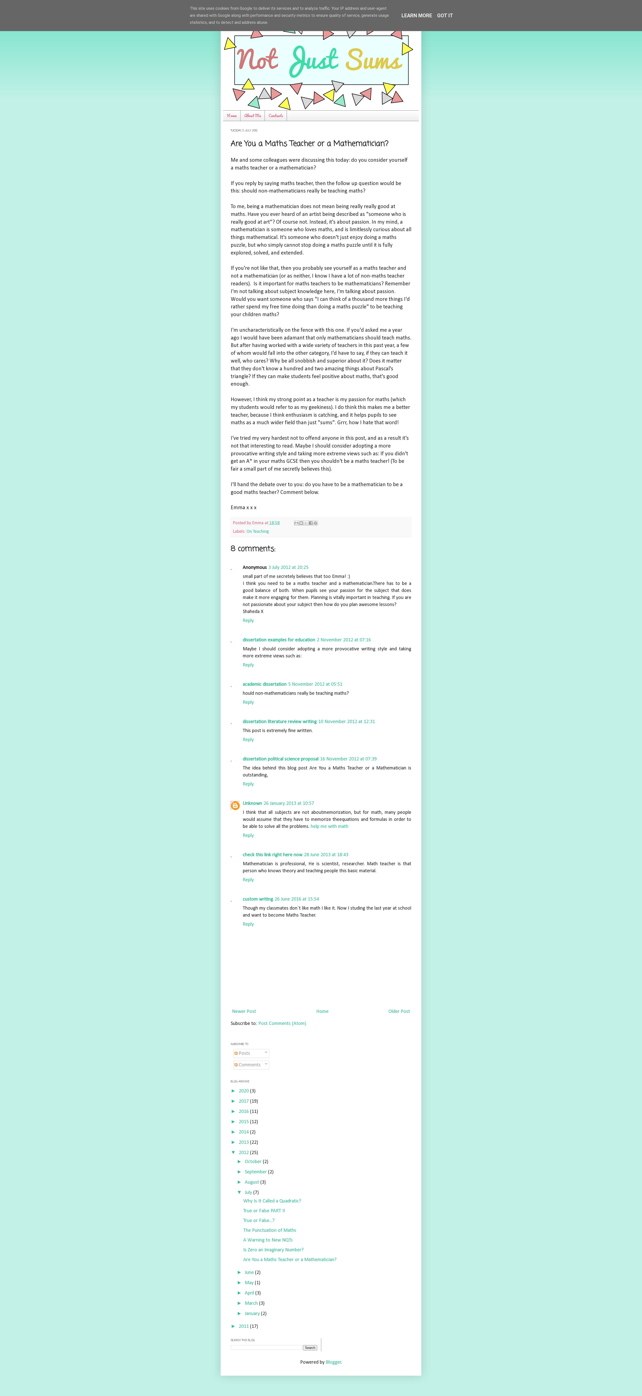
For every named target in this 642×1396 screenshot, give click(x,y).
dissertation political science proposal (280, 759)
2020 (244, 1091)
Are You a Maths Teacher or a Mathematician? (290, 1259)
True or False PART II (264, 1210)
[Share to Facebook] (310, 523)
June (250, 1272)
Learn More (417, 16)
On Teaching (258, 531)
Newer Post (244, 1011)
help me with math (329, 826)
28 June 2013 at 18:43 (326, 854)
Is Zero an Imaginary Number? (273, 1250)
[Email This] (296, 523)
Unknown (252, 803)
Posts (243, 1053)
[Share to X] (305, 523)
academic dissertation (265, 684)
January (253, 1313)
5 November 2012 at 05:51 (315, 684)
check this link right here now (272, 854)
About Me (252, 116)
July (249, 1192)
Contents (276, 116)
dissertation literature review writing (280, 721)
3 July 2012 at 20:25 (288, 567)
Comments (249, 1065)
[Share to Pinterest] (315, 523)
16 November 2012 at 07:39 (348, 759)
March (252, 1303)
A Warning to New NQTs (268, 1240)
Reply (248, 620)
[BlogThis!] (301, 523)
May (250, 1282)
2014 (244, 1132)
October (254, 1161)
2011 (244, 1326)
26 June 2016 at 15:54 (297, 899)
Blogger (333, 1362)
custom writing (258, 899)
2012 (244, 1152)
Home (232, 116)
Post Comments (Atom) (282, 1023)
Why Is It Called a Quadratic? (272, 1201)
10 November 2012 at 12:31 (346, 721)
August (252, 1182)
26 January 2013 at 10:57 (289, 803)
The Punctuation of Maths (269, 1230)
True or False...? (259, 1220)
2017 (244, 1101)
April (250, 1293)
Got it (445, 16)
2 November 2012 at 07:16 (344, 640)
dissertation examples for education (279, 640)
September (256, 1172)
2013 (244, 1142)
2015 (244, 1121)
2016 (244, 1111)
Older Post (399, 1011)
